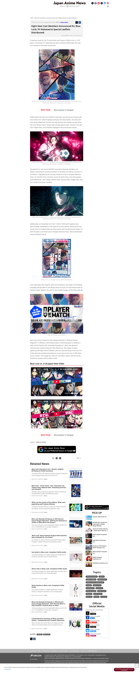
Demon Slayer (101, 591)
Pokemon (89, 594)
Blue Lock (46, 634)
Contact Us (83, 651)
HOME (31, 18)
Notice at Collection (63, 651)
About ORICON (46, 651)
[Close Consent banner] (137, 665)
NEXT (78, 458)
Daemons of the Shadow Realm (95, 582)
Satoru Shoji (64, 22)
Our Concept (33, 651)
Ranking (96, 597)
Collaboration (90, 588)
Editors (39, 651)
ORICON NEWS (41, 442)
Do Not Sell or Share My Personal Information (124, 669)
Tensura (101, 576)
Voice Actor (99, 588)
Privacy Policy (54, 651)
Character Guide (91, 591)
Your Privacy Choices (74, 651)
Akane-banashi (102, 579)
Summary (103, 597)
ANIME (39, 634)
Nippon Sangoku (91, 579)
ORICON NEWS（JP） (92, 651)
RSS (108, 6)
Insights (89, 585)
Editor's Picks (97, 585)
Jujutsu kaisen (98, 594)
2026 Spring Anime (92, 576)
